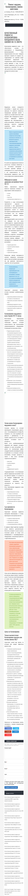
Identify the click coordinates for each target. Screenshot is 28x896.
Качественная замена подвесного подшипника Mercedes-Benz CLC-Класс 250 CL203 (13, 829)
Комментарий (8, 748)
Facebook (9, 728)
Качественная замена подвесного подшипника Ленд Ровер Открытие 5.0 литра (13, 817)
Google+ (8, 731)
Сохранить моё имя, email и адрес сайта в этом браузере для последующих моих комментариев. (14, 783)
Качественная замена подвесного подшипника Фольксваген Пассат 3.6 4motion (12, 841)
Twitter (16, 728)
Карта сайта (6, 894)
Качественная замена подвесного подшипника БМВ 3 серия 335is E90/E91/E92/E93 (12, 799)
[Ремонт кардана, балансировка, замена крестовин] (14, 8)
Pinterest (9, 734)
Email (6, 768)
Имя (5, 762)
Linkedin (16, 731)
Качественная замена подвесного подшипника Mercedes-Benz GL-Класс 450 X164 (13, 810)
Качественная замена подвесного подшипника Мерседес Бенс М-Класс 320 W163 (13, 883)
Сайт (5, 774)
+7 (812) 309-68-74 (19, 11)
